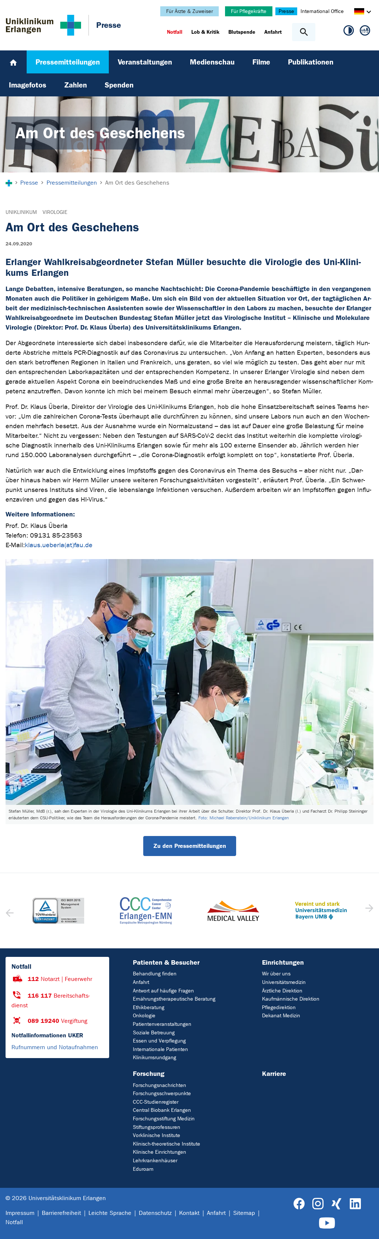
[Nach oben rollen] (367, 1226)
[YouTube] (327, 1223)
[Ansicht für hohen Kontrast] (348, 32)
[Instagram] (317, 1203)
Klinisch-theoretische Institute (166, 1144)
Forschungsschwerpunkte (162, 1093)
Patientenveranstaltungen (162, 1024)
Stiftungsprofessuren (156, 1127)
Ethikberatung (148, 1007)
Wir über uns (276, 974)
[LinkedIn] (355, 1203)
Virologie (55, 212)
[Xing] (336, 1203)
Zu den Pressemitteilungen (189, 845)
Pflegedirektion (279, 1007)
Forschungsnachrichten (159, 1085)
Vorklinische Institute (156, 1135)
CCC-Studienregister (155, 1102)
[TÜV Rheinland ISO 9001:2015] (58, 911)
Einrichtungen (283, 962)
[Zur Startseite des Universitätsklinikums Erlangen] (43, 25)
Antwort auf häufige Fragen (163, 991)
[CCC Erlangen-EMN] (146, 910)
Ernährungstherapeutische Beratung (174, 999)
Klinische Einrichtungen (159, 1152)
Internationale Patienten (160, 1049)
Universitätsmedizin (284, 982)
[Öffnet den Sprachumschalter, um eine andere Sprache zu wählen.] (359, 12)
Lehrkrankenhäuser (155, 1160)
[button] (368, 910)
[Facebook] (299, 1203)
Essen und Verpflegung (159, 1041)
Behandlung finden (155, 974)
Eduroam (143, 1169)
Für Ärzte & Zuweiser (189, 11)
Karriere (274, 1074)
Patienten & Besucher (166, 962)
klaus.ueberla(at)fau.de (59, 545)
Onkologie (144, 1015)
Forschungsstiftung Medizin (164, 1119)
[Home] (13, 61)
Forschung (148, 1074)
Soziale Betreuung (154, 1033)
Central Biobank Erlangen (162, 1110)
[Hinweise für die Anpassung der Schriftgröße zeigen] (365, 32)
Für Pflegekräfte (248, 11)
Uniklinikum (21, 212)
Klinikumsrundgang (154, 1057)
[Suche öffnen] (303, 32)
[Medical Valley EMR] (233, 911)
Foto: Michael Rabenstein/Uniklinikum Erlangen (243, 817)
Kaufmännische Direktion (290, 999)
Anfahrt (141, 982)
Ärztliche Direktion (282, 991)
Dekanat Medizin (281, 1015)
